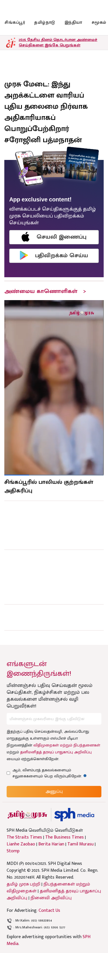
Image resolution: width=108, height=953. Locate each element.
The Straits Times (24, 837)
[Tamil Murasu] (27, 814)
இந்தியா (73, 22)
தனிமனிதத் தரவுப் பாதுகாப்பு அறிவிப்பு (56, 752)
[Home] (74, 814)
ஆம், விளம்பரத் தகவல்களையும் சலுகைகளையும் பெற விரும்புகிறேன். (52, 773)
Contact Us (49, 910)
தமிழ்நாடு (44, 22)
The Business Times (64, 837)
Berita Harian (51, 844)
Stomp (13, 851)
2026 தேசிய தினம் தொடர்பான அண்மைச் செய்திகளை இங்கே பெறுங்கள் (58, 42)
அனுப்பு (54, 791)
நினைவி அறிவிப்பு (51, 898)
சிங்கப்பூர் (15, 22)
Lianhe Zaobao (21, 844)
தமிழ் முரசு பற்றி (23, 884)
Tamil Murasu (80, 844)
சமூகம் (99, 22)
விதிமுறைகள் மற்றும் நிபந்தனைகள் (66, 745)
